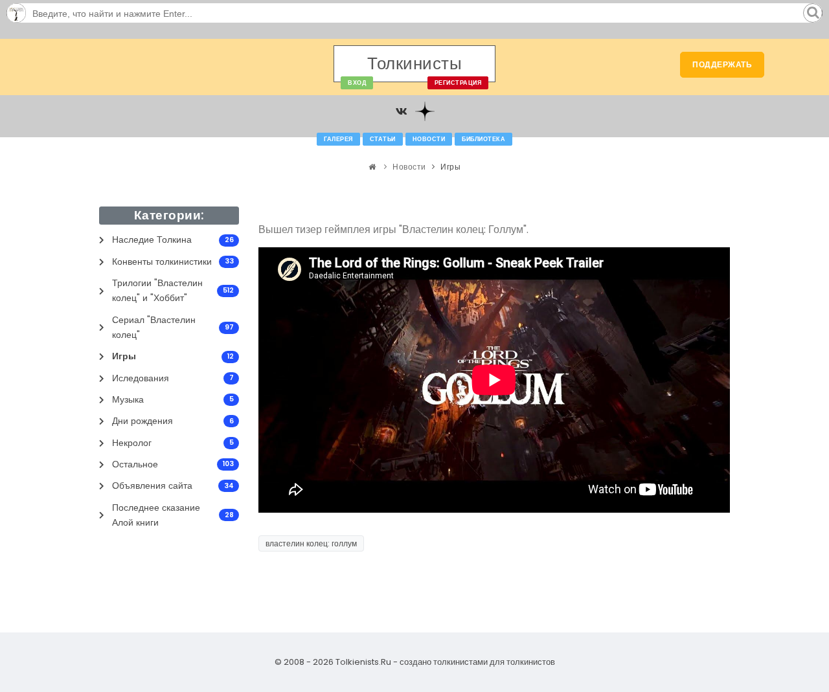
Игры (450, 166)
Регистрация (458, 83)
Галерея (338, 139)
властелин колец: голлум (311, 543)
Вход (357, 83)
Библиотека (483, 139)
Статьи (383, 139)
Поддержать (722, 64)
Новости (429, 139)
